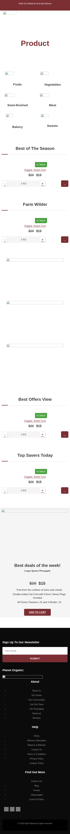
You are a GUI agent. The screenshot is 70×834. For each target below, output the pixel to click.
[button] (61, 18)
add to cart (37, 612)
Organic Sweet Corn (35, 170)
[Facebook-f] (6, 809)
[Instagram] (12, 809)
